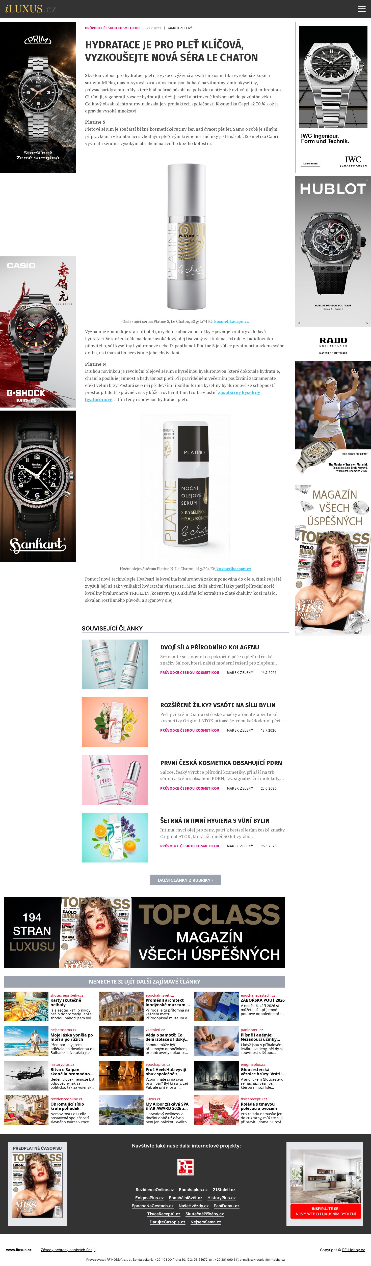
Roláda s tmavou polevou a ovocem (259, 1106)
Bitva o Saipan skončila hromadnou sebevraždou (71, 1072)
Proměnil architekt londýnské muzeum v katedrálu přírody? (167, 1002)
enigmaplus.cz (253, 1064)
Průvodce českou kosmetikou (112, 28)
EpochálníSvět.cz (185, 1197)
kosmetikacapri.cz (231, 321)
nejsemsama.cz (63, 1030)
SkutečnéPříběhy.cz (205, 1213)
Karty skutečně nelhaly (65, 1002)
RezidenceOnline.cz (155, 1189)
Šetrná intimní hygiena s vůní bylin (215, 820)
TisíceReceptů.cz (163, 1213)
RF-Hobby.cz (353, 1250)
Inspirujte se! (326, 1211)
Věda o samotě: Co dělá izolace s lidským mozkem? (167, 1037)
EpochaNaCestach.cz (153, 1205)
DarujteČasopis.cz (168, 1221)
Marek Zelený (180, 28)
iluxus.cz (153, 1099)
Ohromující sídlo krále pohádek (67, 1106)
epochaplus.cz (158, 1064)
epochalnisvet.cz (160, 995)
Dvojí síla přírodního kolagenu (209, 647)
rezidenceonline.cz (66, 1099)
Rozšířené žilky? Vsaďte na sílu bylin (218, 705)
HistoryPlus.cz (221, 1197)
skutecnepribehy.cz (66, 995)
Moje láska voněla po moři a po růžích (71, 1037)
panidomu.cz (252, 1030)
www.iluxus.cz (19, 1250)
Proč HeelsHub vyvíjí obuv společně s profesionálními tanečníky (166, 1072)
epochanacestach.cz (258, 995)
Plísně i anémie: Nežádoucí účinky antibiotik (259, 1037)
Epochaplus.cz (193, 1189)
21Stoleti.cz (224, 1189)
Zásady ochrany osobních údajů (68, 1250)
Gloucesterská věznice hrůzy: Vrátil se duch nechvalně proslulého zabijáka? (262, 1072)
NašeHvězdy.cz (194, 1205)
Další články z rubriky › (185, 880)
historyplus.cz (62, 1064)
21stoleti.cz (155, 1030)
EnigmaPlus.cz (149, 1197)
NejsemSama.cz (206, 1221)
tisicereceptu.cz (254, 1099)
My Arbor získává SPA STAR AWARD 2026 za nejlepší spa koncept (167, 1106)
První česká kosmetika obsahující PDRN (221, 762)
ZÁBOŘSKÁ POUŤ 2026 (263, 1000)
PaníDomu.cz (227, 1205)
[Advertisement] (38, 214)
